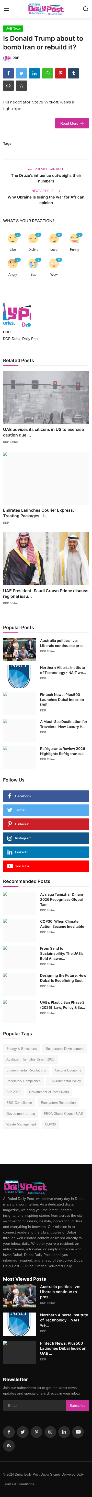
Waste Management (21, 1124)
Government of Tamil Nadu (49, 1092)
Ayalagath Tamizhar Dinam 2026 (30, 1059)
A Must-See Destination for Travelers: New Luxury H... (63, 724)
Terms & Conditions (18, 1484)
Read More (69, 123)
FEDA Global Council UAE (63, 1114)
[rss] (9, 1446)
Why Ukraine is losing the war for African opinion (46, 200)
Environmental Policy (65, 1081)
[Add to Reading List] (21, 86)
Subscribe (78, 1405)
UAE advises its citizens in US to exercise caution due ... (43, 432)
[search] (85, 9)
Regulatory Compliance (23, 1081)
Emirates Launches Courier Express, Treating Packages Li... (38, 513)
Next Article (43, 191)
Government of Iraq (20, 1114)
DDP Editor (10, 441)
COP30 (50, 1124)
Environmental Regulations (26, 1070)
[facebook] (9, 1432)
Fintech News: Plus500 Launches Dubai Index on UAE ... (62, 699)
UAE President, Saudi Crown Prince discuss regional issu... (45, 593)
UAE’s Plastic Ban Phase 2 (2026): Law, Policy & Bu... (62, 1005)
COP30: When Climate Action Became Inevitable (62, 924)
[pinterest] (36, 1432)
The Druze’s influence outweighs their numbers (46, 178)
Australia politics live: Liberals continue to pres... (63, 643)
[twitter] (23, 1432)
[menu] (6, 9)
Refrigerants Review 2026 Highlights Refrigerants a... (63, 751)
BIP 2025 (13, 1092)
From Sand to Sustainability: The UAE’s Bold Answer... (61, 953)
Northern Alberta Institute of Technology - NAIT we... (63, 670)
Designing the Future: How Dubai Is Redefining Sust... (63, 978)
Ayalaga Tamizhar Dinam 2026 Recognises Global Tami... (61, 899)
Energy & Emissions (21, 1049)
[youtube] (78, 1432)
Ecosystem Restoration (58, 1103)
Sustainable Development (65, 1049)
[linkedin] (64, 1432)
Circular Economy (68, 1070)
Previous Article (49, 169)
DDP (6, 332)
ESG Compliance (19, 1103)
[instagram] (50, 1432)
